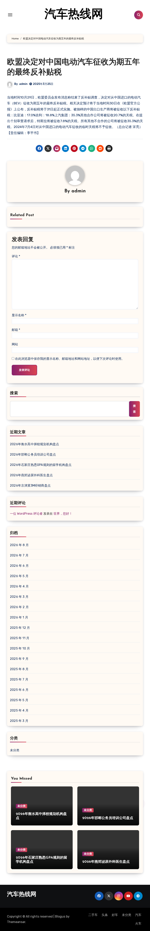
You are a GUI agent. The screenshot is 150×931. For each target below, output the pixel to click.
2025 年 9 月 (19, 659)
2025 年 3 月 (19, 721)
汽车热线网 (74, 15)
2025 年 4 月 (19, 710)
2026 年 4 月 (19, 586)
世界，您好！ (63, 513)
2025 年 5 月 (19, 700)
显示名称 (19, 315)
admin (23, 84)
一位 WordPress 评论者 (26, 513)
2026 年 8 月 (19, 545)
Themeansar (16, 922)
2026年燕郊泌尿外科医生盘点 (31, 475)
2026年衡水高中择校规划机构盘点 (34, 444)
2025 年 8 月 (19, 669)
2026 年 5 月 (19, 576)
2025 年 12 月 (20, 628)
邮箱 (16, 330)
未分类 (15, 750)
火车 (138, 923)
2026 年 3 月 (19, 597)
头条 (105, 915)
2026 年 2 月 (19, 607)
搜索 (14, 393)
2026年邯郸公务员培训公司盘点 (33, 454)
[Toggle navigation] (10, 14)
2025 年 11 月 (19, 638)
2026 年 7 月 (19, 555)
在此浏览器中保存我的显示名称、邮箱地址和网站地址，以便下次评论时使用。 (69, 359)
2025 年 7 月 (19, 679)
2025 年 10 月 (20, 648)
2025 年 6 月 (19, 690)
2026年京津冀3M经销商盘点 (30, 485)
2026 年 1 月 (19, 617)
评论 (16, 256)
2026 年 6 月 (19, 566)
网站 (15, 344)
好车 (115, 915)
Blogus (60, 916)
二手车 (93, 915)
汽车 (138, 915)
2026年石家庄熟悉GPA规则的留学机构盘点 (40, 465)
